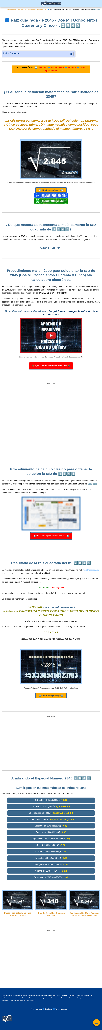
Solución (72, 67)
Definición (42, 67)
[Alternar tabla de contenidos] (70, 54)
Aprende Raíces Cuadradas (15, 9)
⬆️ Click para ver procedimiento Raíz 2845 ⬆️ (51, 536)
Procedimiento (57, 67)
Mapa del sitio (36, 1009)
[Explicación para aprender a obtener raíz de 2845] (51, 335)
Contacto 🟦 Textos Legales (56, 1009)
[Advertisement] (51, 417)
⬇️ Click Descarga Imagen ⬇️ (51, 190)
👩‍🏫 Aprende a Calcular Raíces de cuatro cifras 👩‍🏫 (51, 366)
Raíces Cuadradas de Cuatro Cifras (36, 9)
